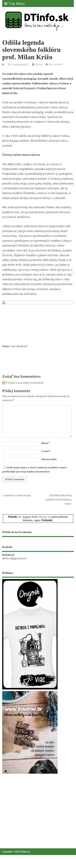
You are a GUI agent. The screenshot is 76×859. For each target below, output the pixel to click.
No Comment (56, 64)
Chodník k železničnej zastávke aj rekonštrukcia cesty (58, 499)
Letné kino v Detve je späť (17, 495)
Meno (46, 443)
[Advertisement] (30, 802)
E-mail (46, 451)
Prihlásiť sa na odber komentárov (25, 382)
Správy (38, 64)
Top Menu (16, 3)
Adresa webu (49, 459)
